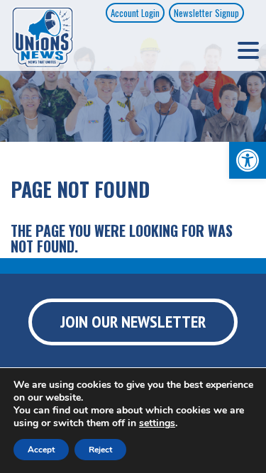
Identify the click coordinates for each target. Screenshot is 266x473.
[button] (247, 160)
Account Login (135, 13)
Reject (100, 449)
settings (157, 423)
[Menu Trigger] (248, 49)
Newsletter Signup (206, 13)
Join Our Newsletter (133, 322)
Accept (41, 449)
